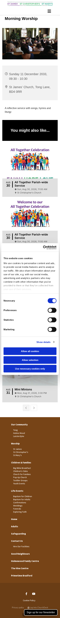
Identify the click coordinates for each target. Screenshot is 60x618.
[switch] (52, 310)
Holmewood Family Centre (25, 561)
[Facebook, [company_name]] (26, 594)
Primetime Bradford (21, 575)
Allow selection (30, 360)
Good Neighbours (20, 553)
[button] (30, 11)
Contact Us (17, 540)
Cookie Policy (29, 600)
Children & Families (21, 462)
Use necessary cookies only (30, 368)
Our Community (19, 424)
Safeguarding (18, 533)
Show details (43, 342)
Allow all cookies (30, 351)
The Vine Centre (19, 568)
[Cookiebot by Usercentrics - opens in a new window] (43, 247)
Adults (14, 526)
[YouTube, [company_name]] (33, 594)
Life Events (17, 490)
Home (14, 519)
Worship (15, 443)
